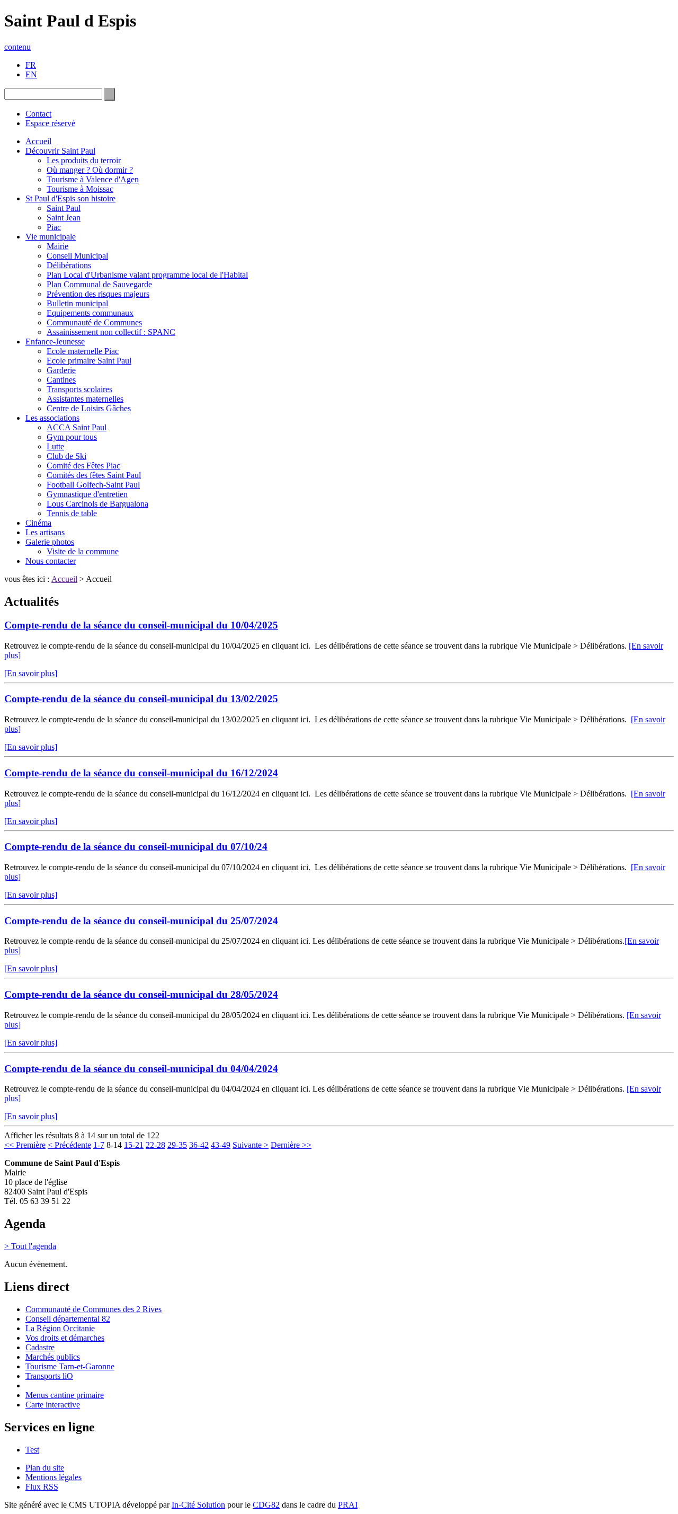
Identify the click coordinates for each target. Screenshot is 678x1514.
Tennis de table (72, 513)
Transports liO (49, 1375)
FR (30, 64)
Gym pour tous (72, 436)
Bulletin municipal (77, 303)
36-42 (199, 1144)
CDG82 (266, 1504)
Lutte (55, 446)
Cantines (61, 379)
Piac (54, 227)
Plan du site (44, 1467)
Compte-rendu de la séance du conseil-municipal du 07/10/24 (135, 846)
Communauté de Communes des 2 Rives (93, 1309)
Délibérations (69, 265)
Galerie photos (49, 541)
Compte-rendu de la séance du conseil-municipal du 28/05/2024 (141, 994)
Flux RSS (41, 1486)
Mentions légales (53, 1477)
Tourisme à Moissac (80, 188)
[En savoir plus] (30, 673)
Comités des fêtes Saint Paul (94, 475)
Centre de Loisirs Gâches (89, 408)
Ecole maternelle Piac (83, 351)
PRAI (348, 1504)
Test (32, 1449)
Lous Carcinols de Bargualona (97, 503)
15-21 (134, 1144)
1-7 (98, 1144)
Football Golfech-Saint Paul (93, 484)
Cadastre (40, 1347)
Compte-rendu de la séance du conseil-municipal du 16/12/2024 (141, 772)
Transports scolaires (79, 389)
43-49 (220, 1144)
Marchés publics (52, 1356)
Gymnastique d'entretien (87, 494)
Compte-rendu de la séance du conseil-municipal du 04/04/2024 (141, 1068)
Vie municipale (50, 236)
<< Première (25, 1144)
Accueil (38, 141)
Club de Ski (66, 456)
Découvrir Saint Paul (60, 150)
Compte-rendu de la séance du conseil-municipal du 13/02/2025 (141, 698)
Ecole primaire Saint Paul (89, 360)
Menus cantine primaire (64, 1395)
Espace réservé (50, 123)
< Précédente (69, 1144)
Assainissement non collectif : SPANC (111, 332)
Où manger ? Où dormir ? (90, 169)
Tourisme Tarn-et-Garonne (69, 1366)
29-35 (177, 1144)
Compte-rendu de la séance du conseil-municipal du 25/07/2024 (141, 920)
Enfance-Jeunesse (55, 341)
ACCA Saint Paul (76, 427)
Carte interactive (52, 1404)
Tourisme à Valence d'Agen (93, 179)
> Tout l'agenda (30, 1246)
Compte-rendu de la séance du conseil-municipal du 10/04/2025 (141, 625)
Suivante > (251, 1144)
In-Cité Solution (198, 1504)
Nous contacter (50, 560)
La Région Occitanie (60, 1328)
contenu (17, 46)
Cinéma (38, 522)
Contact (38, 113)
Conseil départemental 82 (67, 1318)
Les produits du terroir (84, 160)
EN (31, 74)
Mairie (57, 246)
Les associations (52, 417)
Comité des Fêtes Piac (83, 465)
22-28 (155, 1144)
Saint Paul (64, 208)
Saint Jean (64, 217)
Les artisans (45, 532)
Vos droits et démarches (64, 1337)
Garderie (61, 370)
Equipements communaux (90, 312)
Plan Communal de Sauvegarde (99, 284)
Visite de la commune (83, 551)
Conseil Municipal (77, 255)
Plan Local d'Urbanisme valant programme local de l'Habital (147, 274)
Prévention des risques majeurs (98, 293)
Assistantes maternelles (85, 398)
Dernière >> (291, 1144)
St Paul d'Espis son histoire (70, 198)
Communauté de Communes (94, 322)
